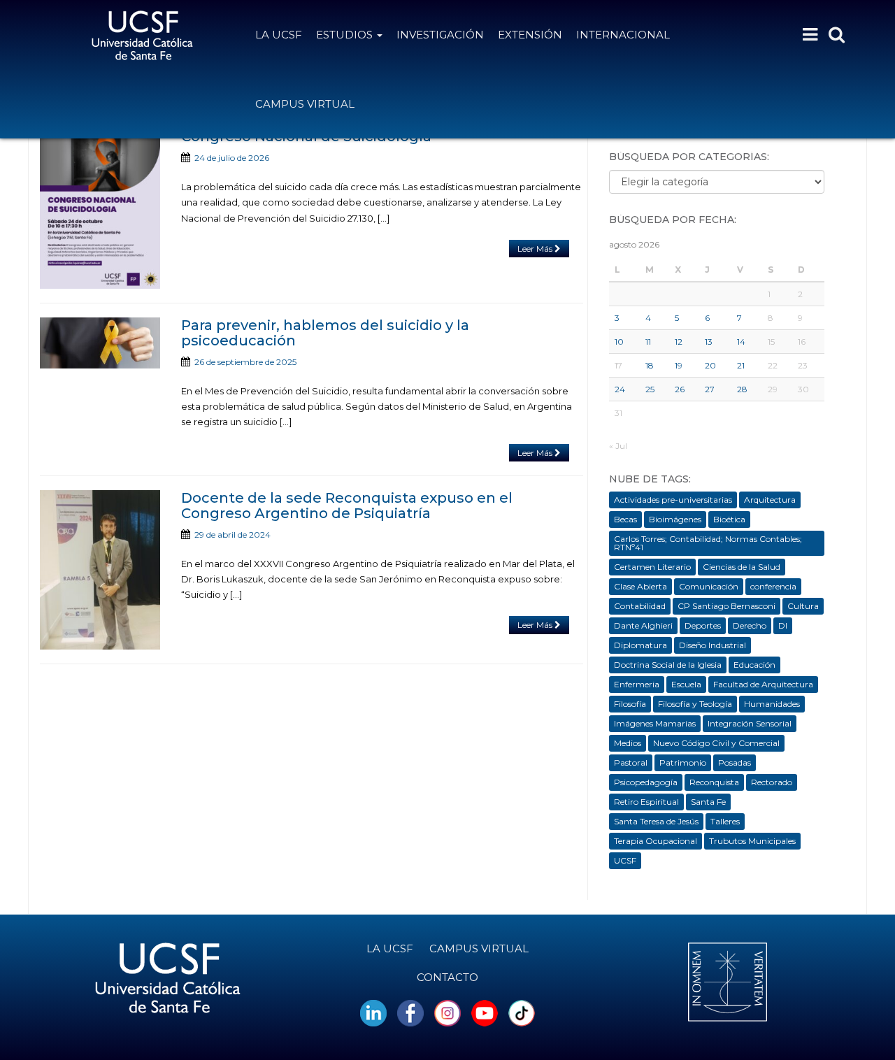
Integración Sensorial (750, 723)
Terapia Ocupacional (655, 841)
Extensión (530, 34)
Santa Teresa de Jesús (656, 821)
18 (649, 365)
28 (742, 389)
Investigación (440, 34)
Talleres (725, 821)
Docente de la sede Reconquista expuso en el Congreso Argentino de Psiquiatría (347, 505)
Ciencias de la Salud (741, 566)
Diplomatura (640, 645)
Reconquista (714, 782)
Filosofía (630, 704)
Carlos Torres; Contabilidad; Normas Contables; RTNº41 (708, 542)
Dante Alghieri (643, 625)
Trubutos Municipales (752, 841)
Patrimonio (682, 762)
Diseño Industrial (712, 645)
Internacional (623, 34)
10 (619, 341)
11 (648, 341)
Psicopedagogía (646, 782)
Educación (754, 664)
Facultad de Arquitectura (763, 684)
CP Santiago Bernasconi (726, 606)
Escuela (686, 684)
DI (782, 625)
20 (710, 365)
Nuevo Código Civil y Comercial (716, 743)
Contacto (447, 977)
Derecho (749, 625)
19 (678, 365)
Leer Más (535, 248)
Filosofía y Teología (695, 704)
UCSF (625, 860)
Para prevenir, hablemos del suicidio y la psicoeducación (325, 333)
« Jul (618, 446)
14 (741, 341)
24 (620, 389)
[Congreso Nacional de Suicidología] (100, 209)
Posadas (734, 762)
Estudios (345, 34)
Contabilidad (640, 606)
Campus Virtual (305, 103)
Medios (627, 743)
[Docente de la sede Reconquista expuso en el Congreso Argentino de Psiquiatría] (100, 570)
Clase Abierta (640, 586)
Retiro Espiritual (646, 801)
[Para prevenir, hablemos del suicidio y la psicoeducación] (100, 342)
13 (709, 341)
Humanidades (772, 704)
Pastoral (630, 762)
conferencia (773, 586)
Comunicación (708, 586)
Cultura (803, 606)
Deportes (703, 625)
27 (710, 389)
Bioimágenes (675, 519)
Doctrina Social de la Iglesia (668, 664)
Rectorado (771, 782)
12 (678, 341)
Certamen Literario (652, 566)
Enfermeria (636, 684)
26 (680, 389)
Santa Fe (708, 801)
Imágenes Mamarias (655, 723)
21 (741, 365)
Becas (625, 519)
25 (649, 389)
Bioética (729, 519)
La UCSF (278, 34)
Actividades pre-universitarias (673, 499)
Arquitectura (770, 499)
